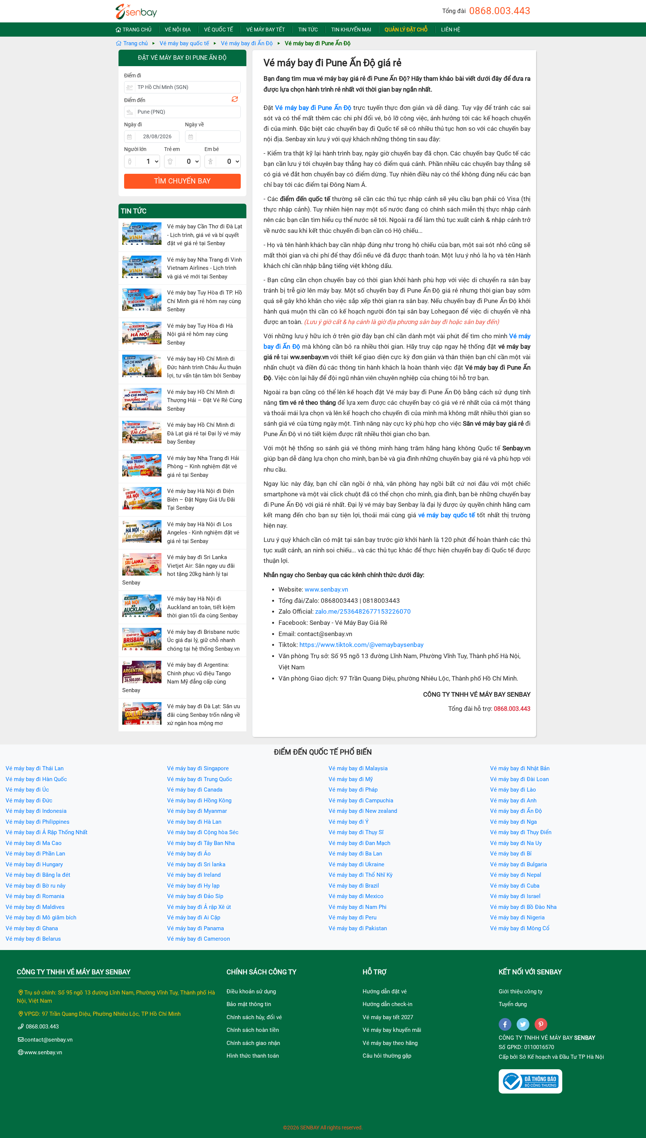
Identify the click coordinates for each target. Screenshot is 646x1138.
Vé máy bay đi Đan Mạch (359, 843)
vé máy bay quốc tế (446, 515)
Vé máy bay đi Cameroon (198, 938)
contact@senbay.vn (48, 1039)
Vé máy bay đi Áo (189, 853)
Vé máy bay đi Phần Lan (35, 853)
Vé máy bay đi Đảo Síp (195, 896)
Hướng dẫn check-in (387, 1004)
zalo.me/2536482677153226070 (363, 611)
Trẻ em (172, 149)
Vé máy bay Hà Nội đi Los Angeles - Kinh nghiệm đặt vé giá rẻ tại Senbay (203, 533)
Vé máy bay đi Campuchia (361, 800)
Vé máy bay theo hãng (390, 1043)
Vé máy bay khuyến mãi (392, 1030)
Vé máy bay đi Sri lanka (196, 864)
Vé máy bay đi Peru (352, 917)
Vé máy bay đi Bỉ (511, 853)
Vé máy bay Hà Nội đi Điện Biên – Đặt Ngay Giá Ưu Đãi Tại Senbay (201, 499)
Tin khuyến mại (351, 30)
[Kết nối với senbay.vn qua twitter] (523, 1024)
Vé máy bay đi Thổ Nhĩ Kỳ (361, 875)
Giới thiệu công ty (520, 991)
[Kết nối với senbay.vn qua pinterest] (541, 1024)
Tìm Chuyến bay (182, 181)
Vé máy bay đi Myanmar (197, 811)
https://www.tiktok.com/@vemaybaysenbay (361, 644)
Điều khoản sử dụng (251, 991)
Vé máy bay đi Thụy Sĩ (356, 832)
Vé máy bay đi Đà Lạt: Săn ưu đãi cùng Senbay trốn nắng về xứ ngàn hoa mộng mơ (203, 715)
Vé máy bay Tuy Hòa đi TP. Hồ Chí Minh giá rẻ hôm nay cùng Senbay (204, 301)
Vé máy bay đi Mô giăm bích (41, 917)
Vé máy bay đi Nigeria (517, 917)
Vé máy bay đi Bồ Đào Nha (523, 907)
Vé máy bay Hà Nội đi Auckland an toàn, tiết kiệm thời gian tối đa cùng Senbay (202, 607)
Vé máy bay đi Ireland (194, 875)
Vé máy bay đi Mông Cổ (520, 928)
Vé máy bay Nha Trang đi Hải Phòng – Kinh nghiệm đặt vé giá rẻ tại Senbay (203, 466)
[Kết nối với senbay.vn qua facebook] (505, 1024)
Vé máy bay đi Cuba (514, 885)
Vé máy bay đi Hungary (34, 864)
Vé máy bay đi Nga (513, 821)
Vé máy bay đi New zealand (363, 811)
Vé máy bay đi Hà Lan (194, 821)
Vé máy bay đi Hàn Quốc (36, 779)
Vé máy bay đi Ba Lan (355, 853)
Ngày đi (133, 124)
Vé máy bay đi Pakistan (358, 928)
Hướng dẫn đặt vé (385, 991)
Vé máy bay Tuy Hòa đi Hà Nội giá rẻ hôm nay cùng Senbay (200, 334)
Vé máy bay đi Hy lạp (193, 885)
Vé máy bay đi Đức (29, 800)
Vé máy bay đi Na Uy (516, 843)
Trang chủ (137, 30)
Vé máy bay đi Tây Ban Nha (201, 843)
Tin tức (308, 30)
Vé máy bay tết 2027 (388, 1017)
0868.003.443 (499, 10)
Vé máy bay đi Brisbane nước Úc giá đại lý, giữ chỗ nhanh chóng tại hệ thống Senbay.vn (203, 640)
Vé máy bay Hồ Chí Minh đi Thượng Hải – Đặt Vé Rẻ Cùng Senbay (204, 400)
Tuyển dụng (513, 1004)
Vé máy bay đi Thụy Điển (520, 832)
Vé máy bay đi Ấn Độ (247, 43)
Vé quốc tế (218, 30)
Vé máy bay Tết (265, 30)
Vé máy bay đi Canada (194, 789)
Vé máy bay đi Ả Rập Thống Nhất (46, 832)
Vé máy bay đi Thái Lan (35, 768)
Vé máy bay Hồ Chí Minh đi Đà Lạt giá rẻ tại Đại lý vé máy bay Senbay (204, 433)
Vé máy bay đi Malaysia (358, 768)
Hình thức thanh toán (253, 1055)
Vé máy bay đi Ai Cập (193, 917)
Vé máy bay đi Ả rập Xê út (199, 907)
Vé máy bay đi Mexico (356, 896)
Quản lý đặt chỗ (406, 30)
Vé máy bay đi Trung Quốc (199, 779)
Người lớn (135, 149)
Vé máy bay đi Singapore (198, 768)
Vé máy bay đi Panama (195, 928)
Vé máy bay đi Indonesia (36, 811)
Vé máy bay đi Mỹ (351, 779)
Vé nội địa (178, 30)
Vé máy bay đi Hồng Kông (199, 800)
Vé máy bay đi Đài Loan (519, 779)
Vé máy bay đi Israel (515, 896)
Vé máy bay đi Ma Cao (34, 843)
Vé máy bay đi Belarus (33, 938)
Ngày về (194, 124)
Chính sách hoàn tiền (253, 1030)
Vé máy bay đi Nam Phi (358, 907)
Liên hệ (450, 30)
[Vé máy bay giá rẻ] (136, 9)
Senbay (584, 1037)
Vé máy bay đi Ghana (32, 928)
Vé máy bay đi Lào (513, 789)
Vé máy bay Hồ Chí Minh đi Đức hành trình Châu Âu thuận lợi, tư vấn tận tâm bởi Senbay (204, 367)
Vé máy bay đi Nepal (515, 875)
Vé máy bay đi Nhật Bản (520, 768)
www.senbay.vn (326, 589)
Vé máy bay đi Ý (349, 821)
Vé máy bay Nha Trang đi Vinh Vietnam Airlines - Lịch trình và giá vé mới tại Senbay (204, 268)
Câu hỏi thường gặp (387, 1055)
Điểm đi (132, 75)
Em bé (211, 149)
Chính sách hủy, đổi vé (254, 1017)
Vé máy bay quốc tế (184, 43)
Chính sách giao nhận (253, 1043)
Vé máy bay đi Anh (513, 800)
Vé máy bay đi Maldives (35, 907)
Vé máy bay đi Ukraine (356, 864)
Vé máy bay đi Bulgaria (518, 864)
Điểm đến (134, 100)
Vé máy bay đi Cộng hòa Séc (203, 832)
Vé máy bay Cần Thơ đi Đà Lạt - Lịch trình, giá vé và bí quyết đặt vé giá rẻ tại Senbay (204, 235)
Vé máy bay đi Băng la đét (38, 875)
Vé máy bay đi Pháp (353, 789)
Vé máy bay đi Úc (27, 789)
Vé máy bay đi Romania (35, 896)
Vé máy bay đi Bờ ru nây (35, 885)
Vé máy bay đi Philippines (38, 821)
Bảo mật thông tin (249, 1004)
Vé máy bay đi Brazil (354, 885)
